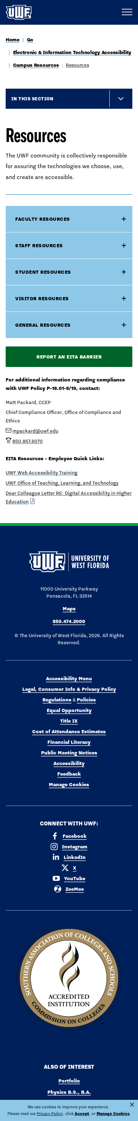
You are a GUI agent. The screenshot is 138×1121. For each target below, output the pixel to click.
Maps (69, 608)
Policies (86, 699)
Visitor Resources (42, 298)
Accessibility (69, 763)
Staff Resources (39, 245)
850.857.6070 (27, 441)
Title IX (69, 721)
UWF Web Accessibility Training (41, 472)
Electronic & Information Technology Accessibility (72, 52)
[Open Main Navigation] (127, 12)
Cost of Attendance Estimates (69, 731)
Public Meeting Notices (69, 752)
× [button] (132, 1104)
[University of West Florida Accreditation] (69, 978)
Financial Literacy (69, 742)
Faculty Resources (42, 219)
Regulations (56, 699)
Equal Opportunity (69, 710)
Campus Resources (36, 65)
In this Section (32, 98)
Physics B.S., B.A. (69, 1092)
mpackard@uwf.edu (35, 431)
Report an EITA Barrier (69, 357)
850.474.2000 (69, 621)
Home (12, 39)
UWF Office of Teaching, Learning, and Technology (62, 483)
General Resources (43, 325)
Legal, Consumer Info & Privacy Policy (69, 689)
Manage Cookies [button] (113, 1113)
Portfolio (69, 1081)
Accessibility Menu (69, 678)
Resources (77, 65)
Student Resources (43, 272)
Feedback (69, 774)
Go (30, 39)
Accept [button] (82, 1113)
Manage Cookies (69, 784)
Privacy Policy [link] (50, 1113)
